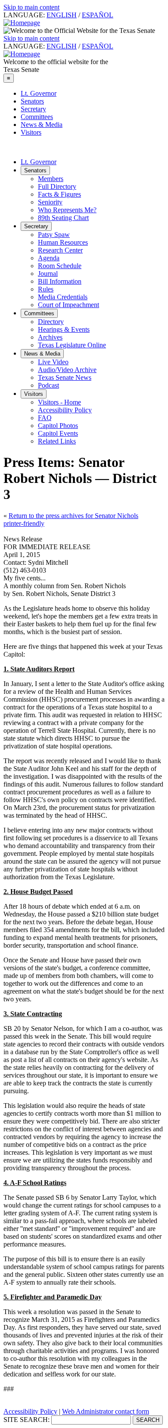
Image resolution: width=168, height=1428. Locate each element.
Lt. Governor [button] (38, 161)
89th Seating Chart (63, 217)
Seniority (50, 202)
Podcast (48, 385)
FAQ (45, 417)
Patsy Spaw (54, 234)
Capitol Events (58, 433)
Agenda (48, 258)
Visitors (31, 132)
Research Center (60, 250)
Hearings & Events (64, 329)
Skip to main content (31, 7)
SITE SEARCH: (26, 1419)
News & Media (41, 124)
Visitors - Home (59, 402)
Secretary (33, 109)
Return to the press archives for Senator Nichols (73, 515)
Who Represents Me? (67, 210)
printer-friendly (23, 523)
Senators (32, 101)
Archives (50, 337)
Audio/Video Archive (67, 369)
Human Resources (63, 242)
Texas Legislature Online (72, 345)
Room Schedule (59, 265)
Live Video (53, 362)
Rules (45, 289)
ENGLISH (62, 15)
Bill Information (59, 281)
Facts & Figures (59, 194)
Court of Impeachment (68, 304)
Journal (48, 273)
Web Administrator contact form (105, 1411)
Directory (51, 321)
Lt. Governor (38, 93)
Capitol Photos (58, 425)
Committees (37, 116)
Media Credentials (62, 297)
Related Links (57, 441)
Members (50, 178)
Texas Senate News (64, 377)
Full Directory (57, 186)
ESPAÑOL (97, 15)
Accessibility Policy (65, 410)
